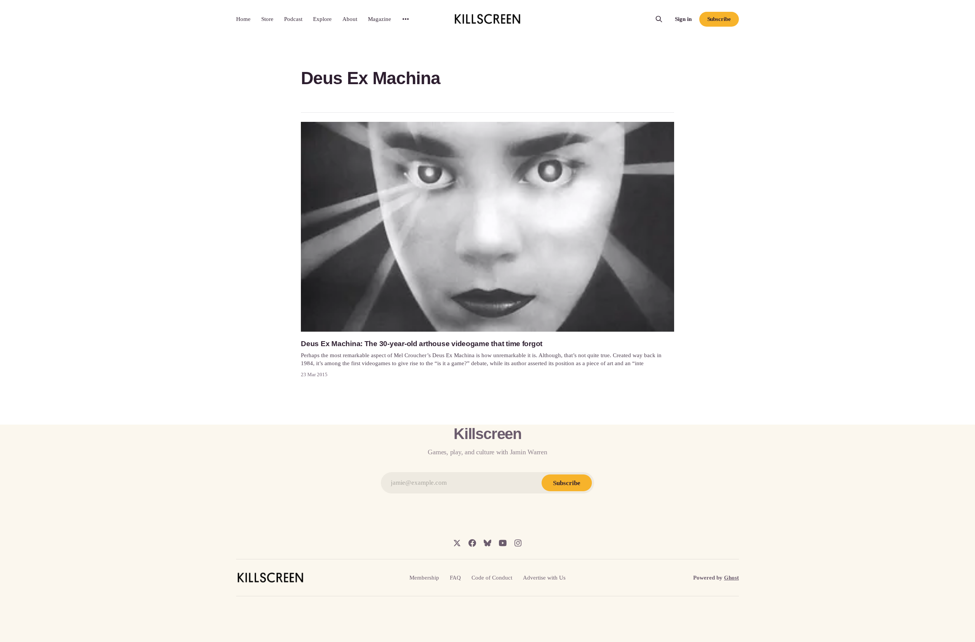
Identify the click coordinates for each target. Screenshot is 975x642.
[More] (406, 19)
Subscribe (719, 19)
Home (243, 19)
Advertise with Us (544, 578)
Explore (322, 19)
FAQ (455, 578)
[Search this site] (659, 19)
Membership (424, 578)
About (349, 19)
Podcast (293, 19)
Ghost (731, 578)
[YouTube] (503, 543)
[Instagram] (518, 543)
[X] (457, 543)
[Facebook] (472, 543)
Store (267, 19)
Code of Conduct (492, 578)
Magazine (379, 19)
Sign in (683, 19)
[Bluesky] (487, 543)
